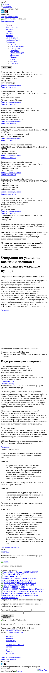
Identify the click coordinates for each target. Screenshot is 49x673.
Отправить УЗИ (7, 381)
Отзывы (13, 61)
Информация (11, 42)
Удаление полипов (9, 35)
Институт (14, 44)
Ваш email (5, 610)
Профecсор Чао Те (13, 40)
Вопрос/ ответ (13, 58)
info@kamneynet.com (9, 17)
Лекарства (14, 55)
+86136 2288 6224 (12, 630)
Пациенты (14, 51)
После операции (17, 53)
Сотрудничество (17, 46)
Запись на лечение (8, 87)
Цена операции (12, 38)
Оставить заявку (7, 383)
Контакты (14, 63)
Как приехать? (16, 48)
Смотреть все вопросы (10, 547)
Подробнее (5, 310)
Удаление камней (9, 30)
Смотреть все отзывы (9, 598)
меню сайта (6, 618)
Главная (9, 25)
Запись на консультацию (11, 85)
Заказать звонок (7, 21)
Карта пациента (12, 27)
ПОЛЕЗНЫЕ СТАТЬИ (15, 645)
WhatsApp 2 (7, 7)
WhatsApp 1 (7, 4)
